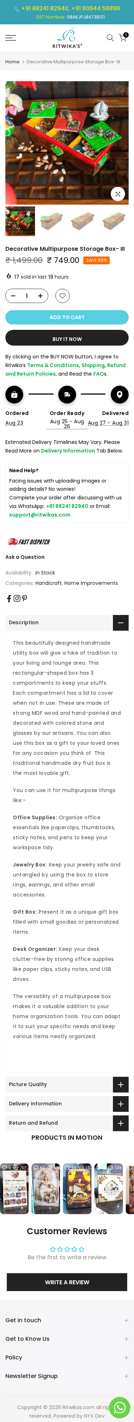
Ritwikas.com (79, 1407)
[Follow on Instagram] (17, 598)
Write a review (67, 1282)
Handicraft (48, 583)
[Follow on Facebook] (9, 598)
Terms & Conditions (53, 365)
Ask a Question (25, 557)
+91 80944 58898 (95, 8)
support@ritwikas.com (39, 514)
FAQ (98, 373)
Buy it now (67, 339)
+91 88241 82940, (46, 8)
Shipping (93, 365)
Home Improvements (91, 583)
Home (12, 61)
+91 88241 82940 (67, 506)
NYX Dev (94, 1415)
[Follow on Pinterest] (24, 598)
